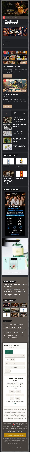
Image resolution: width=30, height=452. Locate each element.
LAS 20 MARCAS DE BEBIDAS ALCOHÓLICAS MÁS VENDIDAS (19, 119)
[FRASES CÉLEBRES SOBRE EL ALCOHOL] (7, 127)
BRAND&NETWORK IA (19, 424)
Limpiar (8, 371)
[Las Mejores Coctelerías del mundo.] (6, 305)
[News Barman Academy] (11, 22)
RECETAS (17, 335)
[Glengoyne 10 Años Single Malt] (21, 161)
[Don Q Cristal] (8, 161)
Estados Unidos (19, 395)
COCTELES (13, 330)
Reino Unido (10, 395)
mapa (15, 403)
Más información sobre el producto (15, 272)
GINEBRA (9, 332)
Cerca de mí (9, 352)
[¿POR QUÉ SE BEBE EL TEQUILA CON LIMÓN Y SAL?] (7, 147)
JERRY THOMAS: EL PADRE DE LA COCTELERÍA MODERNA (19, 140)
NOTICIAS (10, 335)
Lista (7, 359)
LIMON (21, 332)
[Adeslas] (15, 214)
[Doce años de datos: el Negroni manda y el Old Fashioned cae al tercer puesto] (15, 305)
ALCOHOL (6, 324)
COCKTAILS (13, 327)
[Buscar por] (26, 23)
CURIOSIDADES (22, 330)
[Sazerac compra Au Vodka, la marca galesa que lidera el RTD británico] (8, 174)
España (12, 391)
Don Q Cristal (6, 166)
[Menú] (3, 23)
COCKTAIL (6, 327)
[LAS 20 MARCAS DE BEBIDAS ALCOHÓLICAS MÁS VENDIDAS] (7, 120)
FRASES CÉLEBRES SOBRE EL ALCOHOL (19, 125)
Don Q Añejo (19, 178)
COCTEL (19, 327)
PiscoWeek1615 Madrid (11, 66)
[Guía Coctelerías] (15, 31)
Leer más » (7, 76)
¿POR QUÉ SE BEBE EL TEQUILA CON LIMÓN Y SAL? (19, 146)
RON (22, 335)
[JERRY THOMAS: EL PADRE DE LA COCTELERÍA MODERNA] (7, 140)
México (18, 391)
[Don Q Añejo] (21, 174)
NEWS (5, 335)
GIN (4, 332)
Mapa (12, 359)
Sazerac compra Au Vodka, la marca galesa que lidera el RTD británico (8, 181)
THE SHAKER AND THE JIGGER (10, 337)
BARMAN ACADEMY (18, 324)
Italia (12, 398)
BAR (11, 324)
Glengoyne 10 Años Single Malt (21, 166)
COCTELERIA (6, 330)
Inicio (5, 41)
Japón (17, 398)
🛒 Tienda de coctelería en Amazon (15, 435)
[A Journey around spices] (15, 8)
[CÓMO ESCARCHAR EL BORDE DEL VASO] (7, 133)
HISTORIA (15, 332)
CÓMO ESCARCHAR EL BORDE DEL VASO (19, 132)
